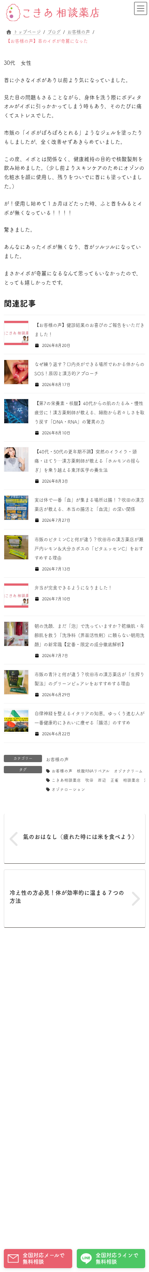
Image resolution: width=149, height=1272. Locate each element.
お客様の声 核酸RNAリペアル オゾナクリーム (97, 771)
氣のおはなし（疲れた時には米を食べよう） (80, 837)
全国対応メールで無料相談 (44, 1258)
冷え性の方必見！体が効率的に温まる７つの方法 (67, 897)
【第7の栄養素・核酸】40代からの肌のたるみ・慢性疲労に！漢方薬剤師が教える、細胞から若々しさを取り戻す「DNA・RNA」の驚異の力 (89, 412)
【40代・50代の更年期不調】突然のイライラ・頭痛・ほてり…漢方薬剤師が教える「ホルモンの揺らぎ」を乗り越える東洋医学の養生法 (87, 460)
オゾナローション (68, 789)
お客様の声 (57, 759)
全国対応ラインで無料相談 (117, 1258)
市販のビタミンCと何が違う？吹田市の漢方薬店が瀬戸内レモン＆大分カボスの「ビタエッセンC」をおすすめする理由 (88, 548)
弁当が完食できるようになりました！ (73, 587)
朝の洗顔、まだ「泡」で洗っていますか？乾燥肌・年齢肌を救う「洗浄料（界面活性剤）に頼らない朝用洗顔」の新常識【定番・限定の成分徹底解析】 (89, 635)
